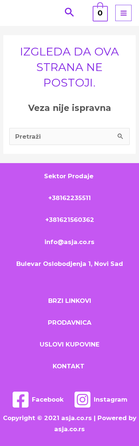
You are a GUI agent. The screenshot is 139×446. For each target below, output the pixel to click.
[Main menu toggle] (123, 13)
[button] (69, 13)
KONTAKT (69, 366)
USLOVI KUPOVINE (69, 344)
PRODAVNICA (70, 322)
